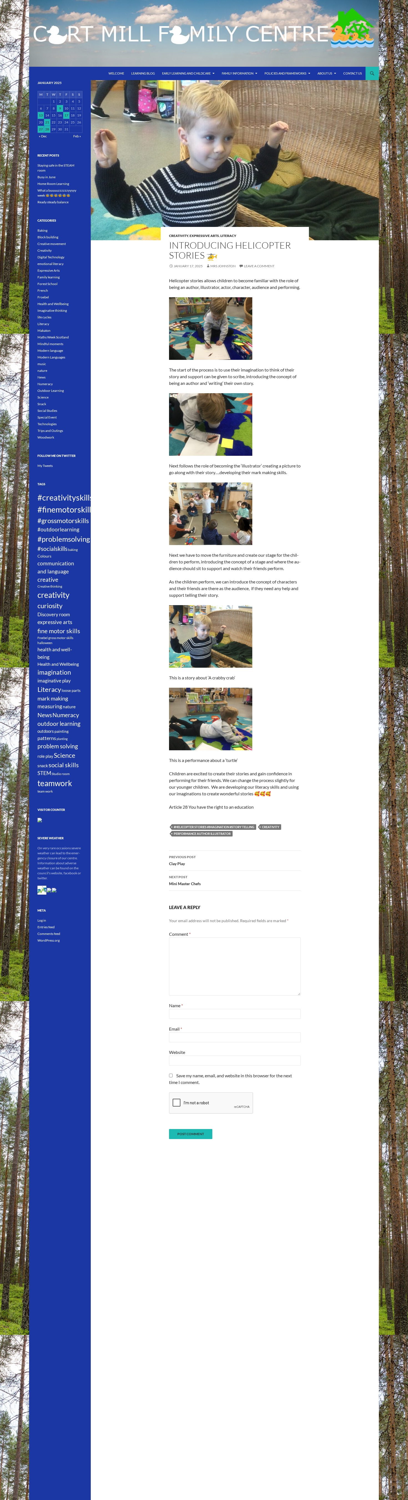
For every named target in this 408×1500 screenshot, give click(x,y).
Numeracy (45, 384)
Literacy (228, 236)
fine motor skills (58, 631)
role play (45, 756)
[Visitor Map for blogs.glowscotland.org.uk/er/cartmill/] (39, 820)
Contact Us (352, 73)
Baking (42, 230)
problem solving (57, 745)
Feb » (77, 136)
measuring (49, 706)
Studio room (61, 774)
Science (43, 397)
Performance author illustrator (202, 833)
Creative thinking (49, 586)
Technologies (47, 424)
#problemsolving (63, 539)
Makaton (44, 330)
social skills (64, 765)
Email (175, 1028)
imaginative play (54, 681)
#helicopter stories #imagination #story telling (214, 827)
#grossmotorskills (63, 520)
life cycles (44, 317)
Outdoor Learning (50, 390)
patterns (46, 738)
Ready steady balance (53, 202)
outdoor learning (58, 723)
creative (47, 579)
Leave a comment (259, 266)
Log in (41, 920)
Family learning (48, 277)
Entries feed (46, 927)
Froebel (43, 297)
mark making (52, 698)
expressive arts (54, 622)
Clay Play (182, 860)
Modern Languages (51, 357)
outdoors (45, 731)
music (41, 364)
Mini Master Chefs (185, 880)
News (41, 377)
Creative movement (51, 244)
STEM (44, 773)
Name (176, 1005)
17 (66, 115)
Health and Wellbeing (53, 304)
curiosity (49, 606)
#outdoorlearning (58, 529)
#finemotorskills (66, 509)
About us (325, 73)
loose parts (71, 690)
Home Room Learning (53, 184)
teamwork (54, 783)
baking (73, 550)
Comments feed (48, 934)
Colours (44, 556)
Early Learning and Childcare (186, 73)
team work (45, 791)
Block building (47, 237)
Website (177, 1052)
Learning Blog (143, 73)
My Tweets (45, 466)
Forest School (47, 284)
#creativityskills (65, 497)
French (42, 290)
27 (41, 129)
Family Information (237, 73)
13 (41, 115)
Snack (41, 404)
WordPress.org (48, 940)
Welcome (116, 73)
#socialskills (52, 548)
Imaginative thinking (52, 310)
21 (47, 122)
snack (42, 765)
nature (42, 370)
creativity (270, 827)
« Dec (43, 136)
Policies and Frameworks (285, 73)
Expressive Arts (204, 236)
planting (62, 739)
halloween (44, 643)
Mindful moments (50, 344)
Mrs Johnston (223, 266)
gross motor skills (60, 638)
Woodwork (45, 437)
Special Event (47, 417)
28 (47, 129)
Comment (180, 934)
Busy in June (46, 177)
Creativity (178, 236)
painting (61, 731)
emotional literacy (50, 264)
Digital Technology (50, 257)
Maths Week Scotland (53, 337)
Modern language (50, 350)
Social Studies (47, 411)
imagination (54, 672)
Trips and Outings (50, 431)
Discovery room (53, 614)
